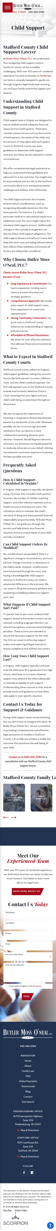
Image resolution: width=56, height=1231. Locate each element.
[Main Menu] (8, 8)
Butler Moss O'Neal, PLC (19, 58)
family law (45, 75)
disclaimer (37, 986)
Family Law (28, 1070)
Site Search (28, 1101)
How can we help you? (15, 965)
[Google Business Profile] (31, 1172)
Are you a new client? (14, 954)
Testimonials (28, 1086)
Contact (28, 1096)
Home (28, 1060)
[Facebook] (23, 1172)
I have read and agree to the (25, 986)
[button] (50, 1225)
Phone (8, 933)
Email (8, 944)
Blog (28, 1091)
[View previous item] (6, 817)
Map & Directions (30, 1130)
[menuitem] (28, 1061)
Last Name (10, 923)
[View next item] (13, 817)
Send (27, 996)
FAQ (28, 1076)
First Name (10, 912)
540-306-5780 (36, 12)
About (28, 1065)
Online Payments (28, 1081)
